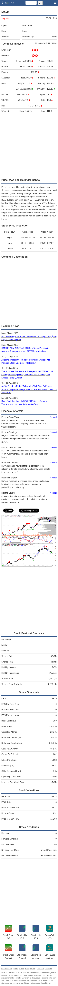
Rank (27, 969)
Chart (21, 969)
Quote (16, 969)
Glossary (48, 969)
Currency (40, 969)
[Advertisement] (29, 145)
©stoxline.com (6, 969)
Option (32, 969)
